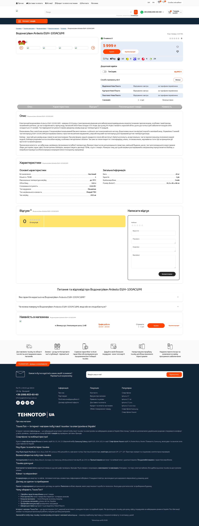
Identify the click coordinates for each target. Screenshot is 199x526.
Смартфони (126, 393)
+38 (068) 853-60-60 (152, 12)
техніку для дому (123, 509)
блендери (123, 468)
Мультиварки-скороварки (88, 468)
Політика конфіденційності (68, 399)
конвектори (65, 478)
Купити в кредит (130, 52)
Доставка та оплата (35, 3)
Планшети (150, 441)
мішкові (78, 486)
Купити (156, 326)
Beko (37, 460)
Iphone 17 (125, 396)
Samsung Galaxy (81, 441)
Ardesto (31, 460)
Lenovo (54, 452)
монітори (104, 452)
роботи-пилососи (106, 486)
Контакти (85, 3)
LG (53, 460)
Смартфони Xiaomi (129, 412)
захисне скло (177, 441)
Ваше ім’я (136, 231)
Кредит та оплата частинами (67, 3)
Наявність (167, 106)
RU (154, 2)
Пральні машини (96, 460)
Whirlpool (65, 460)
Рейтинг (134, 222)
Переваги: (136, 239)
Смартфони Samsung (130, 409)
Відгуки (93, 106)
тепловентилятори (52, 478)
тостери (131, 468)
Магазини (94, 3)
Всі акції (49, 3)
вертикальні (92, 486)
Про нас (21, 3)
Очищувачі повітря (96, 478)
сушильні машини (130, 460)
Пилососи (64, 486)
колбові (72, 486)
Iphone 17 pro (127, 402)
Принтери (129, 452)
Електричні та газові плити (26, 468)
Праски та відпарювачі (24, 486)
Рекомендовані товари (130, 106)
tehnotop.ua (35, 431)
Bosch (41, 460)
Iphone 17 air (127, 399)
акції (178, 509)
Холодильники (22, 460)
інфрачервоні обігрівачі (79, 478)
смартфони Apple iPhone (31, 441)
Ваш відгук (136, 255)
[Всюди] (131, 12)
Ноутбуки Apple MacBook (26, 452)
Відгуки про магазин (98, 396)
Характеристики (61, 106)
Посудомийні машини (146, 460)
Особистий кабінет (175, 2)
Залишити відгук (167, 274)
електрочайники (141, 468)
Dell (46, 452)
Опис (29, 106)
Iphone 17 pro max (129, 406)
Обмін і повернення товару (100, 409)
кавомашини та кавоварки (108, 468)
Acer (38, 452)
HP (49, 452)
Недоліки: (136, 247)
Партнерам (62, 396)
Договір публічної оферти (68, 402)
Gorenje (48, 460)
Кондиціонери (21, 478)
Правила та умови (97, 399)
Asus (42, 452)
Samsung (57, 460)
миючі (84, 486)
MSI (59, 452)
